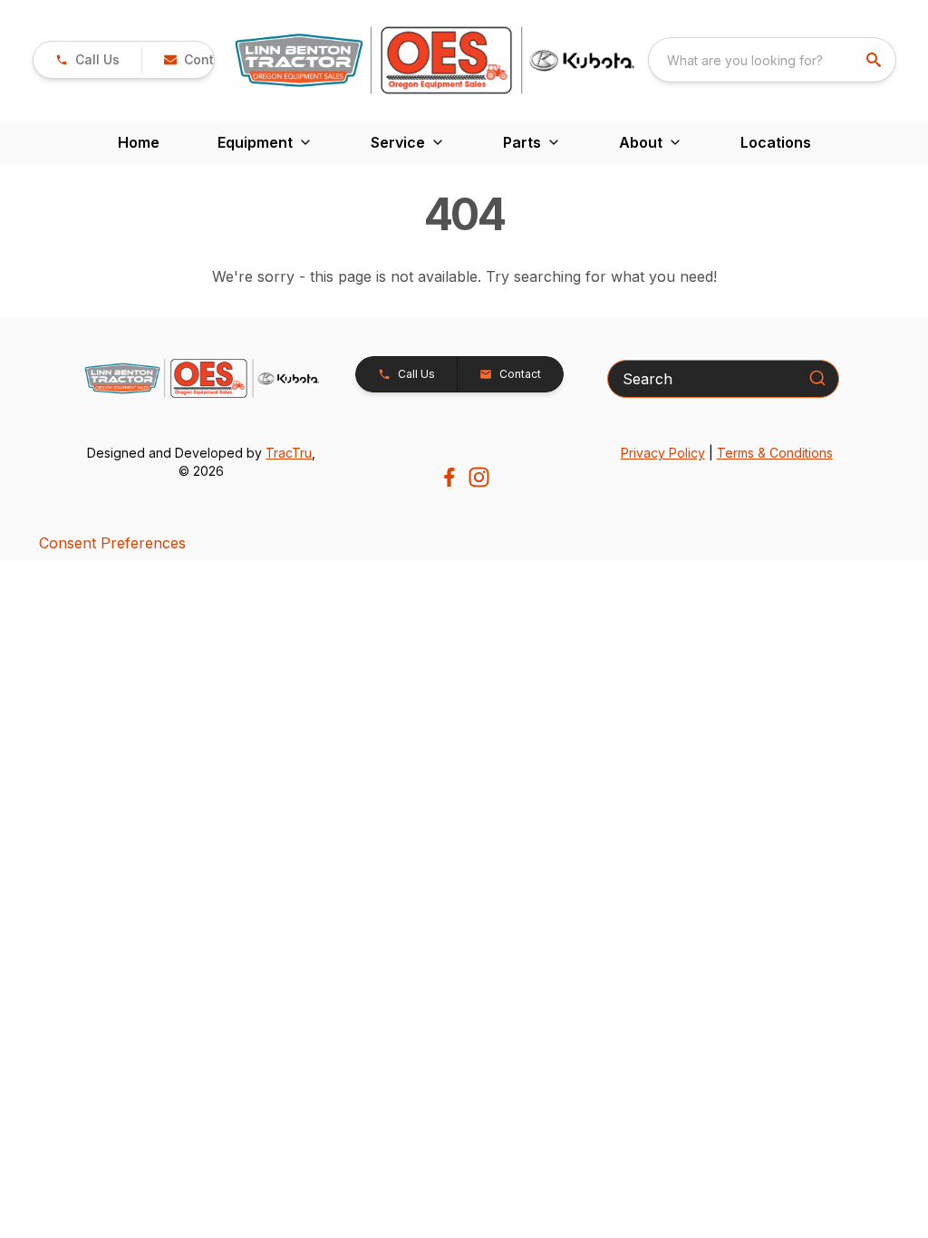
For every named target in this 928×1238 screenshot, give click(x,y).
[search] (875, 60)
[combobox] (772, 60)
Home (139, 142)
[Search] (817, 378)
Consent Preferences (112, 543)
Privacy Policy (663, 452)
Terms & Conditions (775, 452)
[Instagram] (479, 477)
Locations (775, 142)
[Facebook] (449, 477)
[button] (87, 59)
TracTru (289, 452)
